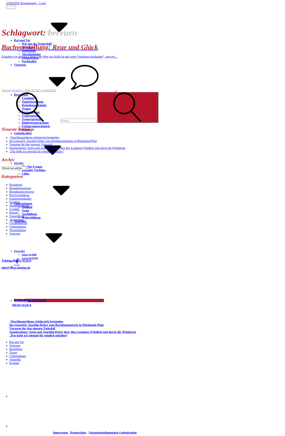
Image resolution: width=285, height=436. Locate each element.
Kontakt (19, 251)
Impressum (60, 432)
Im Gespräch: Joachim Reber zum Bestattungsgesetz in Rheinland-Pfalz (53, 141)
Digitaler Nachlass (34, 170)
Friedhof (14, 202)
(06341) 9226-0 (21, 305)
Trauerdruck (16, 216)
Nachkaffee (29, 61)
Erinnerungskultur (20, 198)
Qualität (14, 209)
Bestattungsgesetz (20, 188)
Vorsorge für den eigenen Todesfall (30, 144)
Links (25, 173)
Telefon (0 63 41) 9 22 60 (30, 300)
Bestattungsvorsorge (21, 191)
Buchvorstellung (19, 195)
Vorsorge (14, 233)
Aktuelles (15, 359)
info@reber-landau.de (16, 267)
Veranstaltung (17, 230)
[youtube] (38, 426)
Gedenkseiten (23, 133)
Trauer (13, 352)
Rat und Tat (22, 40)
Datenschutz (78, 432)
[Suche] (49, 120)
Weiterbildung (31, 217)
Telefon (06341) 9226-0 (16, 260)
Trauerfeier (16, 219)
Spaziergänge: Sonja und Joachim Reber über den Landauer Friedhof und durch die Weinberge (67, 148)
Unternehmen (23, 203)
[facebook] (38, 396)
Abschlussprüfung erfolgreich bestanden (34, 137)
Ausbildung (29, 214)
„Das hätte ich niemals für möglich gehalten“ (36, 151)
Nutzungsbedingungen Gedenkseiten (113, 432)
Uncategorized (18, 223)
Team (25, 210)
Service (18, 163)
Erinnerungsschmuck (36, 126)
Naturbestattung (19, 205)
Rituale (13, 212)
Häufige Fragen (32, 166)
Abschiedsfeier (31, 54)
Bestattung (15, 184)
